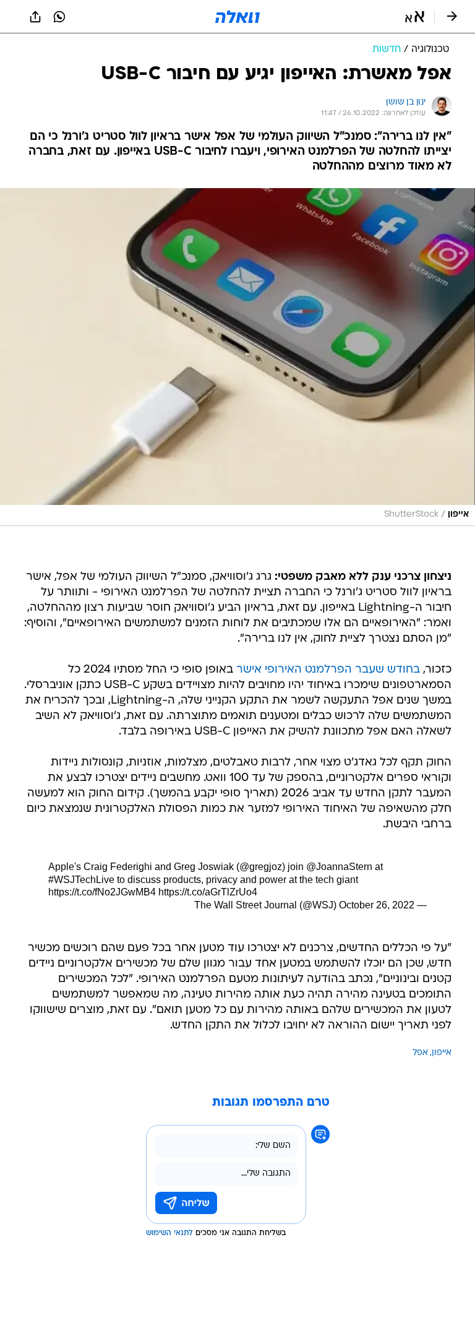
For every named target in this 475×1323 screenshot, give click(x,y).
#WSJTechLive (81, 879)
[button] (414, 16)
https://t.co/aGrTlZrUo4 (207, 892)
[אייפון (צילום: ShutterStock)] (237, 357)
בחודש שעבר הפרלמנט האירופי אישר (328, 670)
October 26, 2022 (376, 905)
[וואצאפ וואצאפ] (59, 17)
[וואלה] (237, 17)
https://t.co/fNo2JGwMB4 (102, 892)
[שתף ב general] (35, 17)
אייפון (441, 1053)
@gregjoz (260, 866)
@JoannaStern (339, 866)
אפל (420, 1053)
